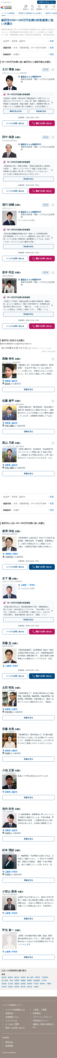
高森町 (16, 984)
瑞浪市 (14, 751)
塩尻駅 (8, 833)
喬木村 (23, 987)
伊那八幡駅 (10, 426)
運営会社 (9, 1042)
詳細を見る (28, 389)
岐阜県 (7, 751)
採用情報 (9, 1046)
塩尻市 (14, 830)
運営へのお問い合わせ (15, 1028)
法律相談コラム (12, 1017)
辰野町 (16, 980)
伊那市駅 (9, 557)
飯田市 (24, 77)
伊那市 (15, 554)
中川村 (44, 980)
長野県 (7, 381)
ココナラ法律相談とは (15, 1010)
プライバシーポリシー (42, 1017)
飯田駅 (8, 384)
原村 (11, 980)
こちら (49, 348)
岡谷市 (4, 977)
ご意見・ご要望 (39, 1010)
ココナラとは (11, 1020)
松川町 (10, 984)
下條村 (48, 984)
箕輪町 (23, 980)
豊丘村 (29, 987)
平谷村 (35, 984)
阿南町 (23, 984)
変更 (52, 41)
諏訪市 (14, 792)
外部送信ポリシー (40, 1020)
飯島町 (29, 980)
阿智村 (29, 984)
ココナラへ (7, 2)
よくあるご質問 (12, 1024)
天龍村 (10, 987)
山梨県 (23, 585)
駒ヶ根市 (30, 977)
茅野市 (37, 977)
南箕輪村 (36, 980)
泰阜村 (16, 987)
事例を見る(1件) (16, 111)
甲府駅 (8, 874)
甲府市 (32, 585)
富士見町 (5, 980)
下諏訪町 (45, 977)
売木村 (4, 987)
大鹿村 (35, 987)
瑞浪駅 (8, 753)
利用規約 (37, 1013)
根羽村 (42, 984)
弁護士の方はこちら (46, 2)
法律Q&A (9, 1013)
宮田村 (4, 984)
